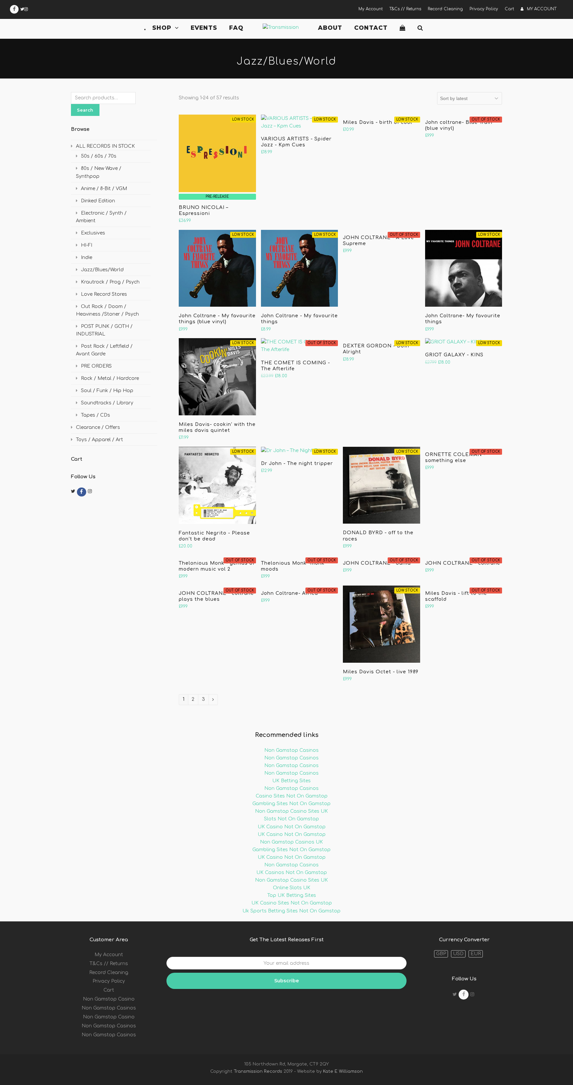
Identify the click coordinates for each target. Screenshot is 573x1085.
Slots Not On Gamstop (291, 818)
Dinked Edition (98, 200)
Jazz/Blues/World (102, 269)
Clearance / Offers (98, 427)
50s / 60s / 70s (98, 156)
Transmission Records (258, 1071)
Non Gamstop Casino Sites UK (291, 811)
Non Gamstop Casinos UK (291, 842)
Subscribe (286, 981)
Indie (86, 257)
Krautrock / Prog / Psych (110, 282)
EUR (476, 953)
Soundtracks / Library (107, 402)
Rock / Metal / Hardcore (110, 378)
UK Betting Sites (291, 780)
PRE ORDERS (96, 366)
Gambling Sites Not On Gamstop (291, 803)
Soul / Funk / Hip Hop (107, 390)
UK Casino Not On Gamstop (292, 826)
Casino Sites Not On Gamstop (292, 796)
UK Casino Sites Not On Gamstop (291, 903)
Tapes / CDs (95, 415)
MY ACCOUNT (541, 9)
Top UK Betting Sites (291, 895)
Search (85, 110)
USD (458, 953)
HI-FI (86, 245)
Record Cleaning (108, 972)
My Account (109, 954)
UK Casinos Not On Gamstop (291, 872)
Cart (108, 990)
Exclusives (93, 233)
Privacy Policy (109, 981)
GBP (441, 953)
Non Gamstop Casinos (291, 750)
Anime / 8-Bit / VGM (104, 188)
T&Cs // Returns (109, 963)
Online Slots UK (291, 887)
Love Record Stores (104, 294)
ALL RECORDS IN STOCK (105, 146)
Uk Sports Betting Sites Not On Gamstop (291, 910)
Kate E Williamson (342, 1071)
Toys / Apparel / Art (99, 439)
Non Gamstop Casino (109, 999)
